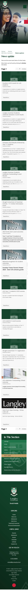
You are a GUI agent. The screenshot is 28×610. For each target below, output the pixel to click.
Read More (6, 97)
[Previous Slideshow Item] (17, 39)
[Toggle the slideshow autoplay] (25, 39)
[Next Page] (19, 69)
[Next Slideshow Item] (21, 39)
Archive (24, 69)
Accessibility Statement (14, 574)
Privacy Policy (14, 578)
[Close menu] (25, 6)
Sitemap (14, 576)
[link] (17, 69)
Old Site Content (7, 53)
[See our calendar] (26, 22)
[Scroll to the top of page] (14, 585)
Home (3, 51)
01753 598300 (14, 558)
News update (19, 53)
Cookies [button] (14, 580)
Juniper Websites (18, 570)
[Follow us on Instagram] (14, 506)
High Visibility (14, 572)
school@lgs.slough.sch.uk (14, 562)
